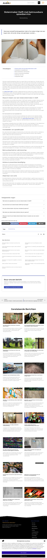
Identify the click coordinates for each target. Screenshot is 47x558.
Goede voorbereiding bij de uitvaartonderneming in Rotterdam (31, 425)
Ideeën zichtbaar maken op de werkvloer (9, 263)
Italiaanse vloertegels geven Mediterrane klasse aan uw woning (11, 500)
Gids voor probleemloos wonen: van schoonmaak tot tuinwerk (12, 267)
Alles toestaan (23, 552)
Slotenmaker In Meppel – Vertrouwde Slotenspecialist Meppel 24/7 (34, 264)
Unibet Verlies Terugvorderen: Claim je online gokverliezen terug (33, 500)
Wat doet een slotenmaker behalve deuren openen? (23, 212)
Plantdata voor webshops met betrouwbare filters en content (33, 400)
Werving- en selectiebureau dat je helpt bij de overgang (12, 400)
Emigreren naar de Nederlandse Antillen (11, 375)
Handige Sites (34, 526)
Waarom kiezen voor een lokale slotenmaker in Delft (25, 68)
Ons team (33, 524)
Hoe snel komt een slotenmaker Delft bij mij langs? (23, 204)
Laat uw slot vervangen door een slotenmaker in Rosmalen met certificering (34, 350)
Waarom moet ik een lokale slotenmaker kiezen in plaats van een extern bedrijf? (23, 216)
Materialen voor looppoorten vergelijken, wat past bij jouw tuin (11, 260)
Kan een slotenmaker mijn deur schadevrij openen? (23, 208)
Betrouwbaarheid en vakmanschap (22, 71)
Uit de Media (34, 535)
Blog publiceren (35, 528)
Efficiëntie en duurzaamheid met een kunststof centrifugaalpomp (32, 475)
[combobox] (32, 2)
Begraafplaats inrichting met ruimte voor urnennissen (11, 350)
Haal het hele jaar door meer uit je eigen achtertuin (34, 253)
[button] (44, 541)
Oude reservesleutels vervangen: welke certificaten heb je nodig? (11, 247)
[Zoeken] (39, 2)
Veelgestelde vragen (19, 76)
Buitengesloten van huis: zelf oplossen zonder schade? (33, 243)
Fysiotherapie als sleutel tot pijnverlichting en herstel (12, 475)
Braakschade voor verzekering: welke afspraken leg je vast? (35, 247)
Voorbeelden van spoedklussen (21, 70)
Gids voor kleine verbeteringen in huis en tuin (33, 256)
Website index (34, 537)
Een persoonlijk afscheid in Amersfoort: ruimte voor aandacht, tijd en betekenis (34, 326)
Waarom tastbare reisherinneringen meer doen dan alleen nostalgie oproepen (34, 260)
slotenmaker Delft (8, 91)
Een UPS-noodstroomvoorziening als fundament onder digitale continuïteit (11, 450)
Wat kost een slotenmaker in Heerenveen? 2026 (11, 253)
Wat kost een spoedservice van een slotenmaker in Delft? (23, 200)
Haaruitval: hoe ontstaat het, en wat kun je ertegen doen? (33, 375)
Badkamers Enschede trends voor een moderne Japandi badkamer (11, 250)
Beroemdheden (35, 533)
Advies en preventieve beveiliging (22, 73)
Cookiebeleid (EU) (35, 532)
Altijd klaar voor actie (19, 74)
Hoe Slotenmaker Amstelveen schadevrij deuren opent (11, 326)
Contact (33, 530)
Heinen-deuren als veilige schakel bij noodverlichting (10, 425)
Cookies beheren (23, 556)
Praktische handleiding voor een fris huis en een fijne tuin (11, 257)
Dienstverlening (23, 18)
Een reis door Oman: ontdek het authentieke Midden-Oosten (35, 250)
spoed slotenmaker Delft (28, 118)
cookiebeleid (34, 548)
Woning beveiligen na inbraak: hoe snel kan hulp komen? (11, 243)
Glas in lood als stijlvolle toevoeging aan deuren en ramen (32, 450)
